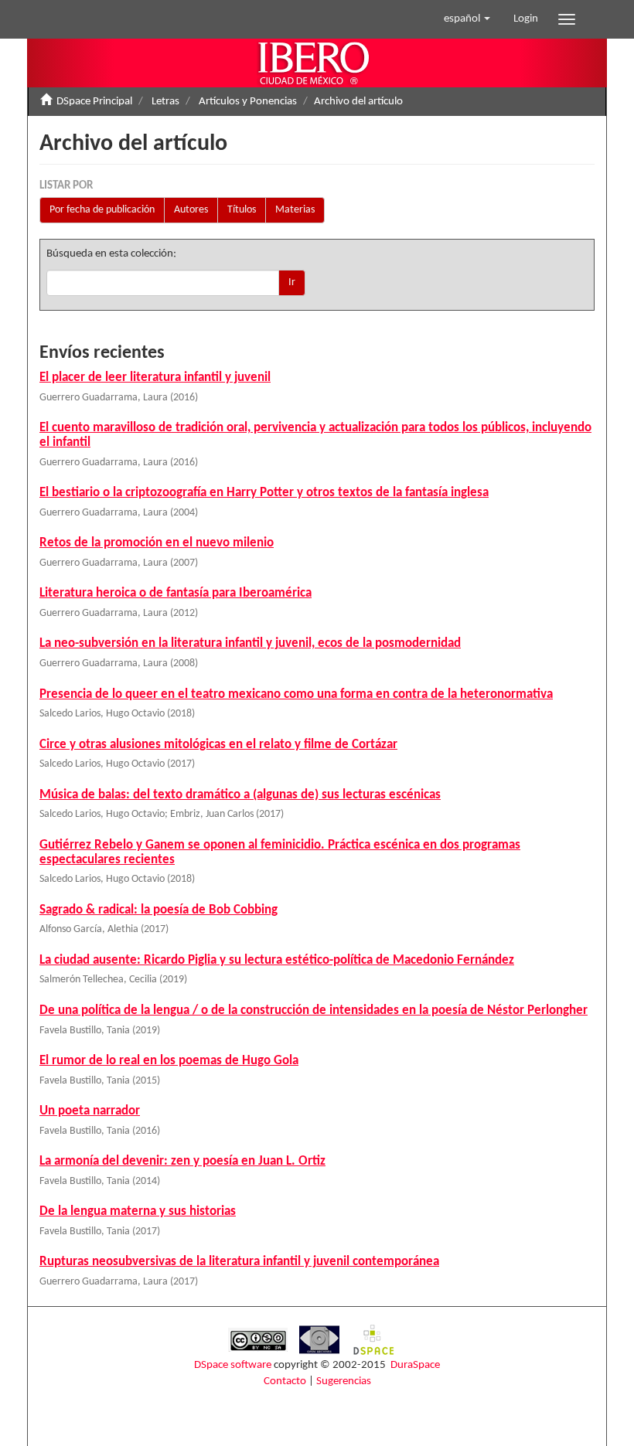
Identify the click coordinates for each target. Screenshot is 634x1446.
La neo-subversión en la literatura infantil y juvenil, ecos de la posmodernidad (250, 643)
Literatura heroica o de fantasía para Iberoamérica (175, 593)
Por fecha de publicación (102, 210)
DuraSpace (415, 1365)
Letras (165, 101)
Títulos (241, 210)
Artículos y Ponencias (248, 101)
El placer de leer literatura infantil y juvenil (155, 377)
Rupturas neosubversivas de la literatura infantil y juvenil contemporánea (239, 1261)
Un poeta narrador (89, 1111)
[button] (467, 19)
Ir (291, 282)
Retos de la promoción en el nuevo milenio (156, 542)
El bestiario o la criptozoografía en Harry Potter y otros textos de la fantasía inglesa (264, 492)
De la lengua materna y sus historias (137, 1211)
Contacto (285, 1381)
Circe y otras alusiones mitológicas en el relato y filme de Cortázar (218, 744)
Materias (295, 210)
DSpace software (232, 1365)
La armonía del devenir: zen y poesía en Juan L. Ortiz (182, 1161)
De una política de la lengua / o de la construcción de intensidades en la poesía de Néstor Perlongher (313, 1010)
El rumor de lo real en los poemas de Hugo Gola (168, 1060)
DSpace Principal (94, 101)
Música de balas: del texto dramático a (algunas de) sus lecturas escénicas (240, 794)
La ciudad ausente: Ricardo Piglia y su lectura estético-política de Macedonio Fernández (276, 960)
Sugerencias (343, 1381)
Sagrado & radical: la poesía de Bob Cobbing (158, 910)
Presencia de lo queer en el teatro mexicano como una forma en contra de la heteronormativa (296, 694)
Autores (191, 210)
